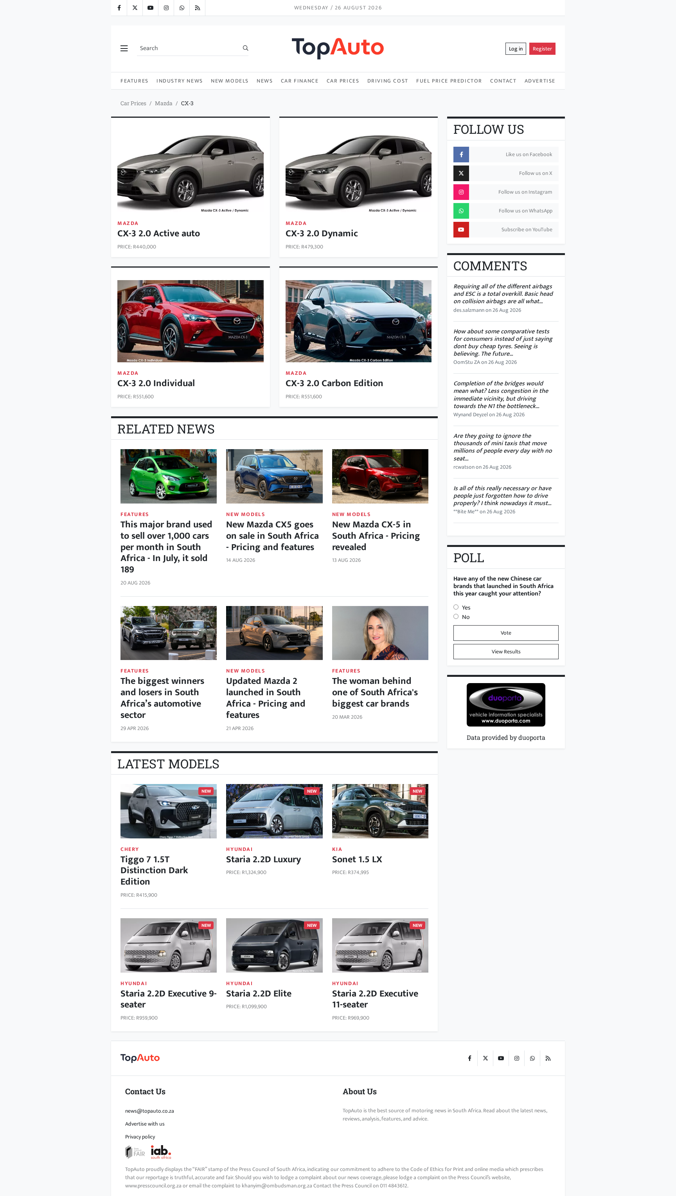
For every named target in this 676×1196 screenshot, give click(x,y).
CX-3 (187, 103)
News (265, 80)
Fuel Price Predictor (449, 80)
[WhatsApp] (181, 8)
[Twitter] (134, 8)
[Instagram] (166, 8)
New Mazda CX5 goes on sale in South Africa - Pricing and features (272, 536)
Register (542, 48)
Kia (337, 849)
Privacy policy (140, 1136)
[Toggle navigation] (124, 49)
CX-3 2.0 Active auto (158, 233)
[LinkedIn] (197, 8)
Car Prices (343, 80)
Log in (516, 48)
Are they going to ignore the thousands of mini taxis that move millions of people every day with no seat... (502, 447)
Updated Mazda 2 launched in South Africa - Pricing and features (266, 698)
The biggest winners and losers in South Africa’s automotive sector (162, 698)
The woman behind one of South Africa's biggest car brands (375, 692)
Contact (503, 80)
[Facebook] (119, 8)
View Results (506, 651)
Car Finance (300, 80)
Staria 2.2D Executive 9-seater (168, 999)
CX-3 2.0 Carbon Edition (334, 383)
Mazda (164, 103)
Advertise (540, 80)
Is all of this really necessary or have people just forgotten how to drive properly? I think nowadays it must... (502, 496)
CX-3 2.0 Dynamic (322, 233)
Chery (129, 849)
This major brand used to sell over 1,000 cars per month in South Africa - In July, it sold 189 (166, 547)
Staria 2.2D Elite (258, 994)
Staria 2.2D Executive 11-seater (375, 999)
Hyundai (239, 849)
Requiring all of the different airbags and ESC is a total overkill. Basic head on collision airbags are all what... (503, 294)
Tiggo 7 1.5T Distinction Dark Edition (154, 871)
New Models (230, 80)
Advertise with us (145, 1123)
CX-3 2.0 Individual (156, 383)
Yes (466, 607)
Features (134, 80)
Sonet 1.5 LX (357, 859)
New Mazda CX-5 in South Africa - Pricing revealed (376, 536)
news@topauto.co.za (149, 1110)
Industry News (179, 80)
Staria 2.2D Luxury (263, 859)
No (466, 617)
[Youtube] (150, 8)
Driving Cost (387, 80)
